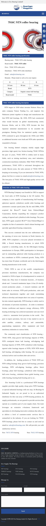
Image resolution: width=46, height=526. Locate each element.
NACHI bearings (20, 474)
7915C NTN (35, 432)
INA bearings (33, 469)
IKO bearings (4, 474)
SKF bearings (4, 469)
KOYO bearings (34, 471)
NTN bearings (34, 474)
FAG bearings (19, 469)
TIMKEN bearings (6, 471)
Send (23, 511)
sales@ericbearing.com (17, 74)
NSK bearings (19, 471)
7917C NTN (10, 432)
